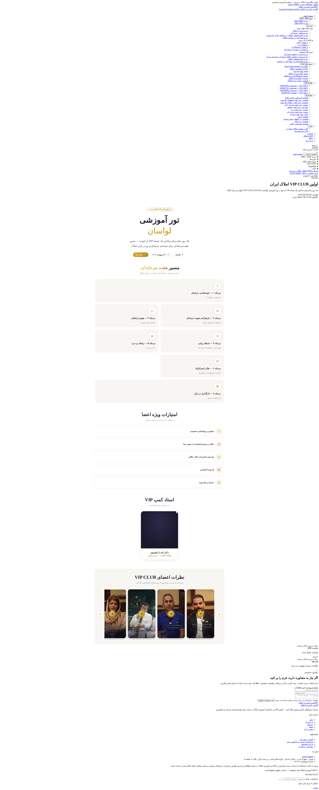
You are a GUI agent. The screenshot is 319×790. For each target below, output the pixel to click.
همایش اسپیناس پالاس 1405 (296, 98)
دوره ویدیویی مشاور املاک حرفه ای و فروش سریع (287, 57)
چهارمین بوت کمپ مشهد (297, 107)
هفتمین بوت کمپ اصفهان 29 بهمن (294, 100)
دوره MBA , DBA (306, 18)
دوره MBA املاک (301, 21)
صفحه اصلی (308, 16)
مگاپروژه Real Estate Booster (296, 66)
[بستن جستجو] (279, 779)
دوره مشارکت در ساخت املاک (295, 38)
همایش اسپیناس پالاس (298, 124)
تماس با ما (308, 729)
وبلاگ (311, 138)
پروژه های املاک (306, 64)
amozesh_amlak (311, 4)
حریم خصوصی (307, 744)
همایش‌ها (309, 95)
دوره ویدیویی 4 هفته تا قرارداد (296, 54)
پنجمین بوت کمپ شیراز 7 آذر (296, 105)
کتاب (310, 126)
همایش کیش (303, 117)
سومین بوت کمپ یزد (299, 110)
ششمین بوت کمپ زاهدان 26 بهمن (294, 102)
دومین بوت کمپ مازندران (297, 112)
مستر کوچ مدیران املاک (298, 73)
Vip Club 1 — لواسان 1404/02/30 (294, 93)
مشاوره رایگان (307, 173)
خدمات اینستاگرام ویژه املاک (296, 76)
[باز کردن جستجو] (317, 145)
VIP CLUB (308, 83)
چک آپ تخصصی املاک (299, 69)
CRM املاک (308, 136)
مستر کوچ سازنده (300, 71)
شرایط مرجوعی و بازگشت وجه (300, 742)
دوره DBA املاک (301, 23)
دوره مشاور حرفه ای (299, 33)
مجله (311, 727)
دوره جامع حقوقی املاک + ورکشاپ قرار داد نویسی (287, 35)
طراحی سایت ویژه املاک (297, 81)
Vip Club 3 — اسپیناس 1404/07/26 (294, 88)
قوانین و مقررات (306, 739)
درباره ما (309, 141)
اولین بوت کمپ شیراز (299, 114)
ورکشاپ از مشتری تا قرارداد (296, 50)
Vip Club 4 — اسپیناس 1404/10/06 (294, 86)
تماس (315, 788)
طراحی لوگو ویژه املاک (298, 78)
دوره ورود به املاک (300, 31)
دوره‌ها (310, 724)
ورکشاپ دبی (302, 45)
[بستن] (317, 152)
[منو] (317, 12)
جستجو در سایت (311, 779)
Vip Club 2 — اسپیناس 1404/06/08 (294, 90)
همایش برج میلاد (301, 121)
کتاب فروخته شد (301, 131)
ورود (316, 173)
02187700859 (293, 4)
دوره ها (309, 26)
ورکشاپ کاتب (302, 42)
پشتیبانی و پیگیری (306, 747)
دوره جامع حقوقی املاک (298, 59)
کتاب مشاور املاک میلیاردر (297, 129)
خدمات (310, 134)
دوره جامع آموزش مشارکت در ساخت (292, 61)
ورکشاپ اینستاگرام (300, 47)
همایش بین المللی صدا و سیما (296, 119)
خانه (316, 176)
